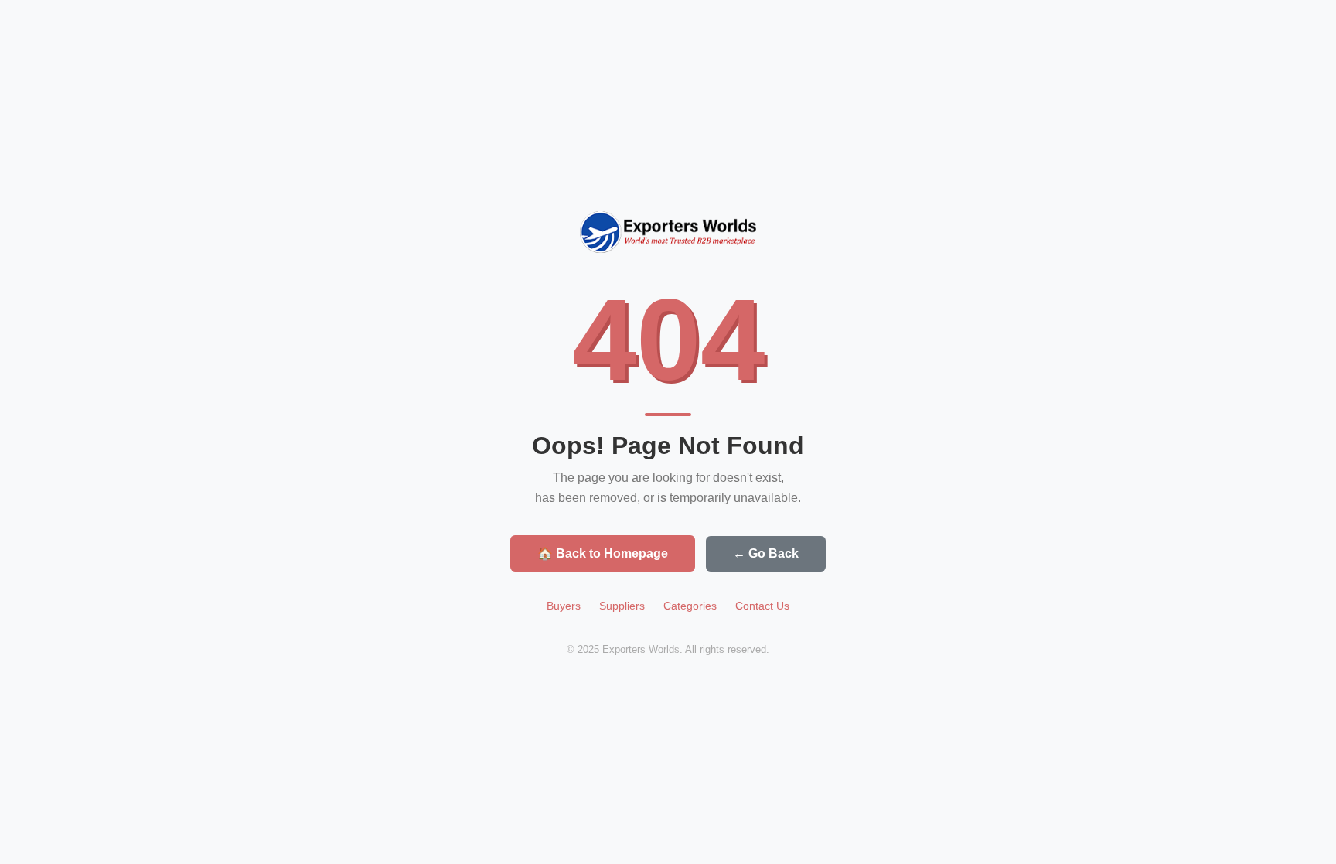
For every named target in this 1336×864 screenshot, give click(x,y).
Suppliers (622, 605)
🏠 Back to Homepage (602, 553)
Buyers (564, 605)
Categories (690, 605)
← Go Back (766, 553)
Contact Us (762, 605)
